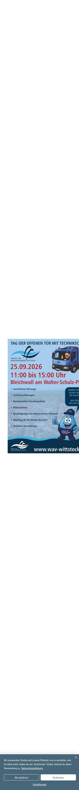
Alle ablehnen (21, 777)
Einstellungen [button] (39, 784)
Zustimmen (58, 777)
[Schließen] (73, 759)
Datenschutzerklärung (32, 768)
